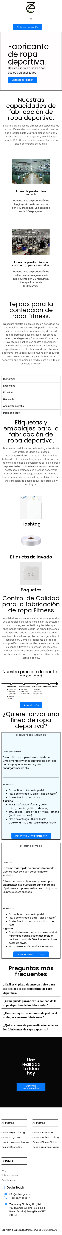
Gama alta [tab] (8, 399)
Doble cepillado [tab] (11, 412)
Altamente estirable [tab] (14, 406)
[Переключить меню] (31, 18)
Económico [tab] (9, 385)
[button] (31, 954)
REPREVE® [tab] (9, 379)
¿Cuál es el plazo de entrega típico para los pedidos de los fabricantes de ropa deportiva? (29, 988)
